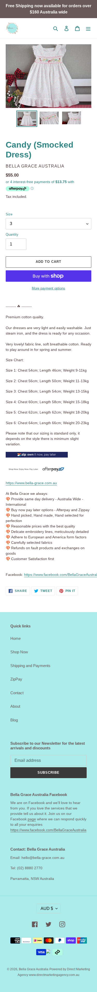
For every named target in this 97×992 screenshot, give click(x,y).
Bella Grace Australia (33, 969)
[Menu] (88, 28)
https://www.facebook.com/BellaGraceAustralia (48, 830)
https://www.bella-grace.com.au (31, 483)
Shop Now (19, 652)
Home (15, 638)
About (15, 706)
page (32, 819)
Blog (14, 720)
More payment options (48, 288)
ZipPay (16, 679)
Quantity (12, 234)
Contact (17, 693)
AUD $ (47, 908)
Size (9, 214)
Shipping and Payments (30, 665)
